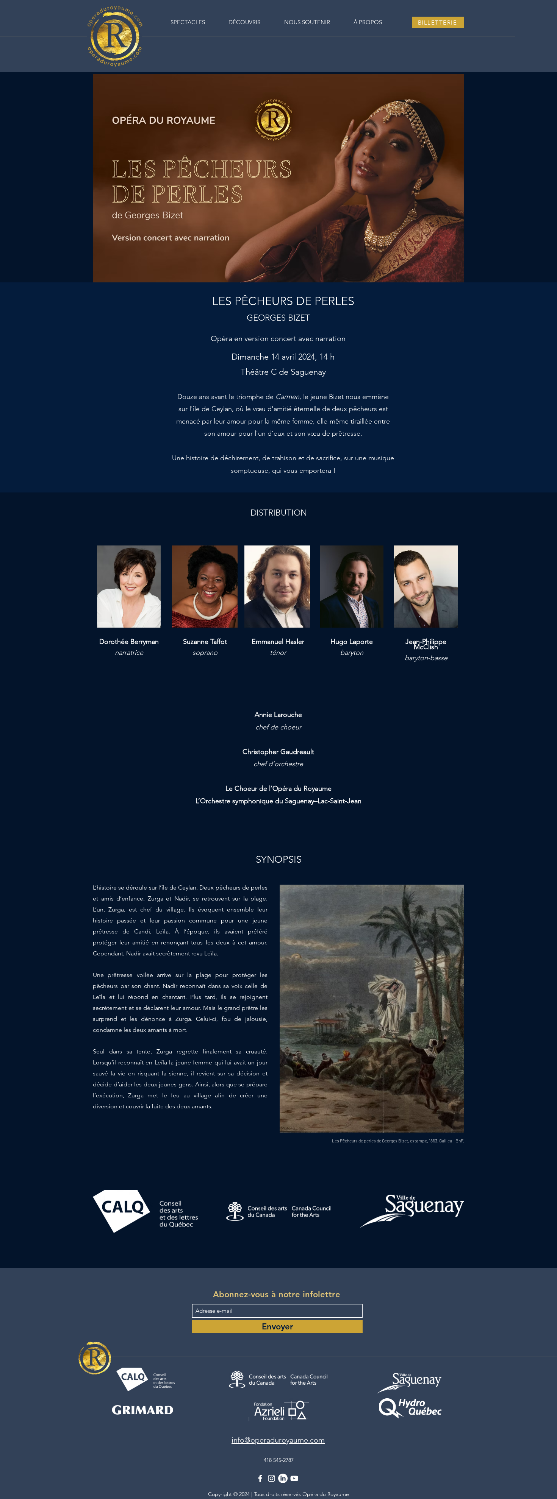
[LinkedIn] (283, 1478)
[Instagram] (271, 1478)
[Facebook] (260, 1478)
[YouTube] (294, 1478)
